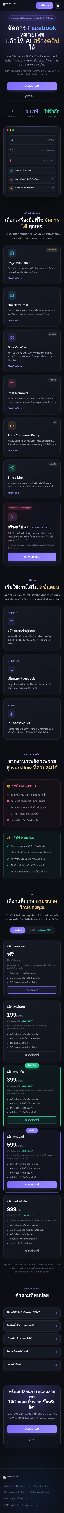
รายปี (40, 930)
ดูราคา (32, 1439)
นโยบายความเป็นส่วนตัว (15, 1492)
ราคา (28, 1486)
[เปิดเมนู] (58, 5)
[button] (32, 264)
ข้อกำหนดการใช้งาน (40, 1492)
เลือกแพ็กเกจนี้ (32, 1055)
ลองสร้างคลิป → (32, 557)
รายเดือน (17, 930)
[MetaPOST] (10, 5)
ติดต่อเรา (22, 1498)
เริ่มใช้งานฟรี (45, 5)
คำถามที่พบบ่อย (41, 1486)
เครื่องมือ (7, 1486)
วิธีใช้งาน (18, 1486)
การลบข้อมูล (9, 1498)
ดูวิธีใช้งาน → (32, 96)
